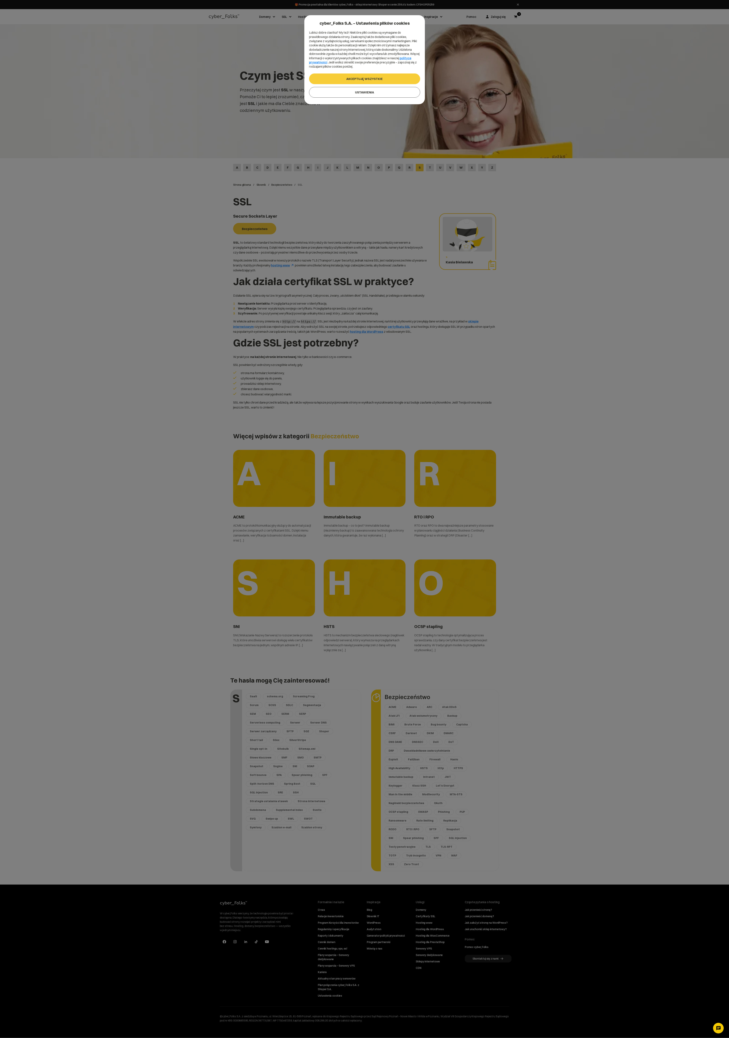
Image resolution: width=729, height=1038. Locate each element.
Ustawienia (364, 92)
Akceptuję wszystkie (364, 79)
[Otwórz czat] (718, 1028)
